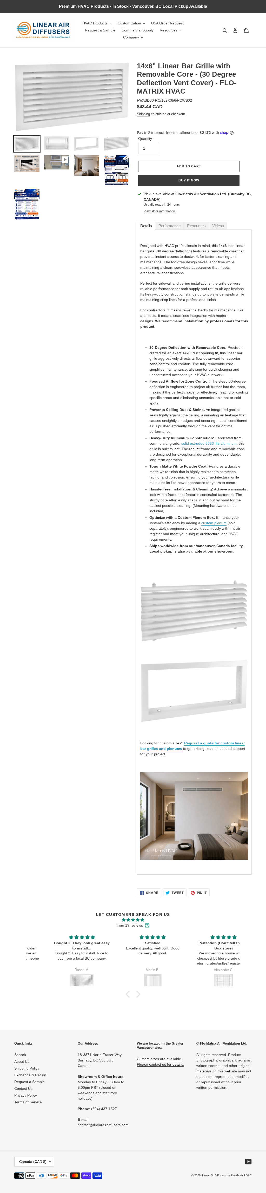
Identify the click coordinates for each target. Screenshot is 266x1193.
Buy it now (189, 180)
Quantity (145, 138)
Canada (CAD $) (32, 1161)
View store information (159, 211)
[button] (129, 994)
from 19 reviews (130, 925)
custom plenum (214, 523)
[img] (132, 920)
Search (20, 1055)
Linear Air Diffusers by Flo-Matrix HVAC (227, 1175)
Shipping (143, 114)
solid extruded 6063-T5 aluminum (209, 443)
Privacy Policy (25, 1095)
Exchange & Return (30, 1075)
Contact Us (23, 1088)
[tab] (146, 226)
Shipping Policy (26, 1068)
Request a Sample (29, 1082)
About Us (21, 1061)
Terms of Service (28, 1102)
